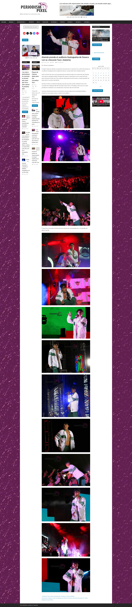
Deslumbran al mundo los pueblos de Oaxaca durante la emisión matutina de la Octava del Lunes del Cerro (36, 155)
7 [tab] (34, 57)
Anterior (24, 50)
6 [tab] (33, 57)
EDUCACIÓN (45, 22)
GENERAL (11, 22)
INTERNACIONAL (21, 22)
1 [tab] (25, 57)
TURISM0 (35, 62)
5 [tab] (31, 57)
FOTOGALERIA (60, 62)
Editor (53, 62)
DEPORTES (31, 22)
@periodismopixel (99, 52)
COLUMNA (86, 22)
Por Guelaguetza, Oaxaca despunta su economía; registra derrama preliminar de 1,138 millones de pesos (36, 117)
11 (98, 75)
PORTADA (3, 22)
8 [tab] (36, 57)
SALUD (38, 22)
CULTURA (69, 22)
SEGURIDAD (53, 22)
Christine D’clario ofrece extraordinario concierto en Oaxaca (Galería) (58, 596)
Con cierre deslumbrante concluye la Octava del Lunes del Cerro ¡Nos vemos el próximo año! (26, 80)
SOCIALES (78, 22)
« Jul (100, 86)
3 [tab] (28, 57)
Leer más (25, 111)
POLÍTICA (62, 22)
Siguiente (38, 50)
